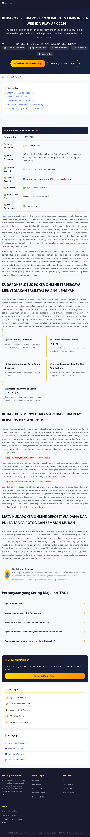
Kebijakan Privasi (9, 815)
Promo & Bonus (38, 792)
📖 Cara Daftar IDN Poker (16, 743)
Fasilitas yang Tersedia (17, 96)
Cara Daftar (37, 788)
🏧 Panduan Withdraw (15, 754)
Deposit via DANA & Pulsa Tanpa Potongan (26, 104)
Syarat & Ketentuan (10, 811)
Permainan (36, 784)
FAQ (64, 780)
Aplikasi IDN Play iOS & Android (21, 100)
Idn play (5, 429)
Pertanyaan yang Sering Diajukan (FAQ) (24, 108)
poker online (42, 299)
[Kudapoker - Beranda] (10, 4)
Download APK (38, 797)
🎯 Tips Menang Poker (15, 759)
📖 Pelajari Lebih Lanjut (63, 63)
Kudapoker (7, 216)
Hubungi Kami (68, 792)
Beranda (35, 780)
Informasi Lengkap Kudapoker (20, 93)
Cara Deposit (67, 784)
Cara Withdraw (68, 788)
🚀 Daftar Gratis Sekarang (27, 63)
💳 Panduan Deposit (14, 748)
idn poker (19, 251)
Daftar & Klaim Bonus (45, 676)
